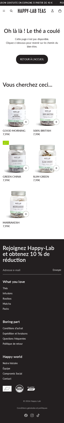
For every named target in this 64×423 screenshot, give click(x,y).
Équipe (6, 368)
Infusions (7, 293)
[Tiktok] (38, 415)
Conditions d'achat (13, 328)
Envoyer (57, 269)
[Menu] (4, 11)
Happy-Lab (36, 401)
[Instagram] (32, 415)
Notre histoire (10, 363)
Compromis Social (12, 373)
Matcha (7, 303)
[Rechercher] (11, 11)
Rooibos (7, 298)
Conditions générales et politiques (32, 408)
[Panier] (60, 11)
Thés (5, 288)
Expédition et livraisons (15, 333)
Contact (7, 378)
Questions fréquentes (14, 338)
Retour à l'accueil (32, 59)
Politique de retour (13, 343)
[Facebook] (26, 415)
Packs (6, 308)
